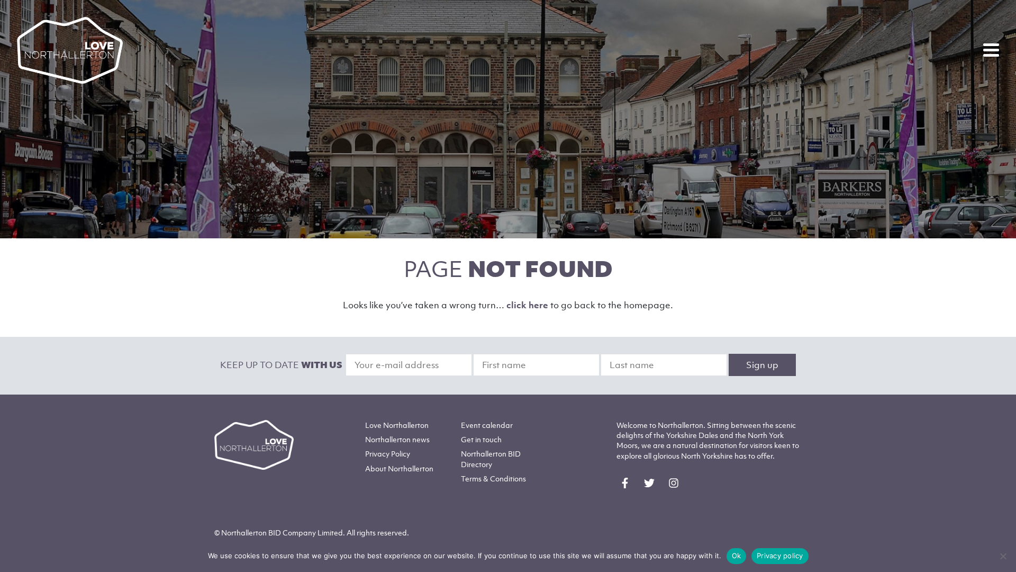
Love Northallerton (397, 425)
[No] (1002, 556)
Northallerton (397, 439)
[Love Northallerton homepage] (70, 50)
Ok (736, 555)
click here (527, 305)
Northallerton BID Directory (491, 459)
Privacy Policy (387, 454)
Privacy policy (780, 555)
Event (487, 425)
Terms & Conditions (493, 478)
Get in (481, 439)
